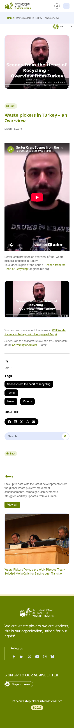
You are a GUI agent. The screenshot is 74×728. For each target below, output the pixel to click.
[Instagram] (44, 656)
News (11, 401)
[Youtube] (37, 656)
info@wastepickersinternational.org (37, 701)
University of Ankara (24, 345)
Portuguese (62, 44)
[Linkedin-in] (21, 656)
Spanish (60, 51)
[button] (9, 422)
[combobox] (37, 436)
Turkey (11, 392)
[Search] (65, 436)
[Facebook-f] (14, 656)
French (60, 30)
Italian (59, 37)
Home (10, 18)
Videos (27, 401)
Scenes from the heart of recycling (28, 384)
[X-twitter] (29, 656)
